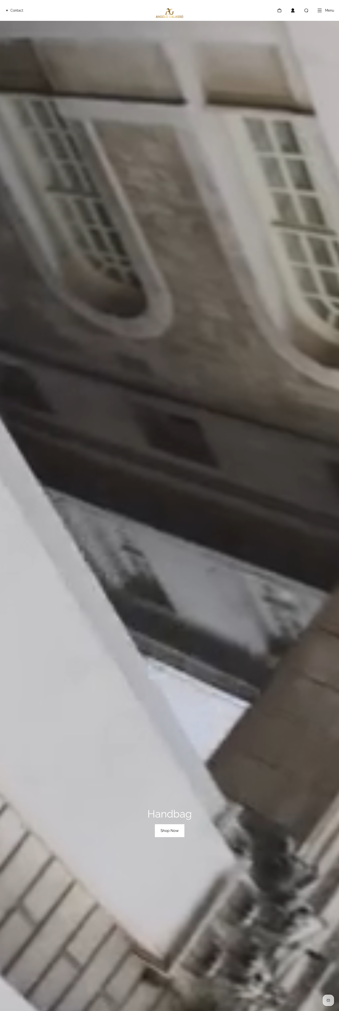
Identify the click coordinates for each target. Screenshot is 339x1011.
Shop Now (170, 830)
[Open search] (306, 10)
